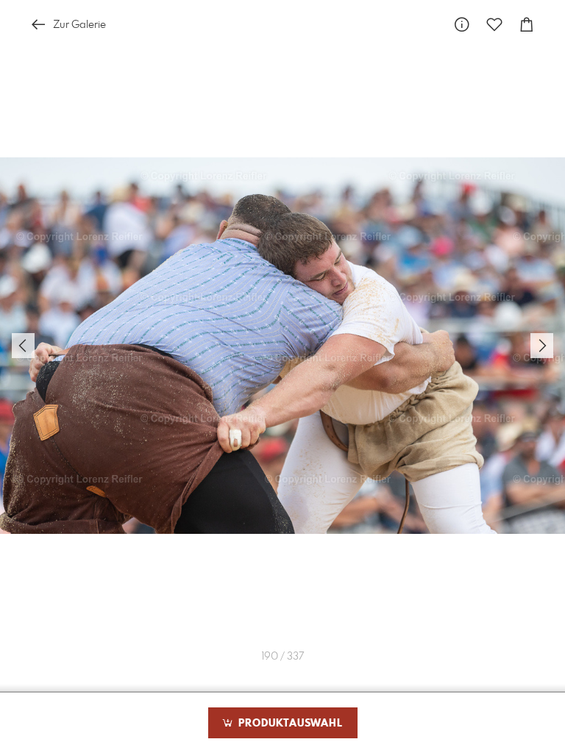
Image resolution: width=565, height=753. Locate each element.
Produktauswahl (289, 723)
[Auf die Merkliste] (494, 25)
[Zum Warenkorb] (527, 25)
